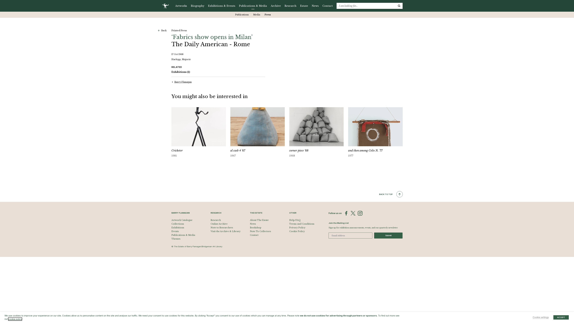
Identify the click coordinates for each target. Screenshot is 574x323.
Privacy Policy (297, 227)
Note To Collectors (260, 231)
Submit (388, 235)
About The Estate (259, 220)
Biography (197, 5)
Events (175, 231)
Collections (177, 224)
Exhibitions (180, 71)
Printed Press (179, 30)
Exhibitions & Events (221, 5)
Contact (327, 5)
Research (290, 5)
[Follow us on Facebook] (346, 213)
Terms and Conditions (301, 224)
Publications (242, 14)
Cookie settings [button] (541, 317)
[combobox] (366, 6)
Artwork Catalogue (181, 220)
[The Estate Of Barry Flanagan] (166, 6)
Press (268, 14)
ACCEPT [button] (561, 317)
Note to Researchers (222, 227)
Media (256, 14)
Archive (276, 5)
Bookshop (255, 227)
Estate (304, 5)
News (315, 5)
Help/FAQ (295, 220)
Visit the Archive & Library (226, 231)
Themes (175, 238)
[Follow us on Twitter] (353, 213)
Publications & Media (253, 5)
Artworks (181, 5)
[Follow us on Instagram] (360, 213)
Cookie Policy (297, 231)
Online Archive (219, 224)
